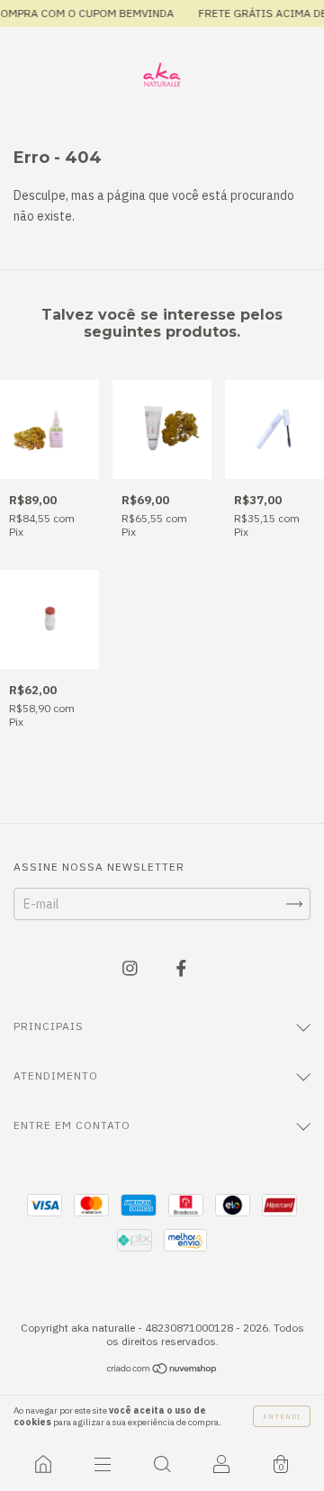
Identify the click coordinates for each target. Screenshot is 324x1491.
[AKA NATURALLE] (43, 1463)
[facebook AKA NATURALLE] (181, 968)
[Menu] (102, 1463)
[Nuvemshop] (162, 1370)
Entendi (282, 1416)
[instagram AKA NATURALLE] (131, 968)
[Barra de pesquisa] (162, 1463)
